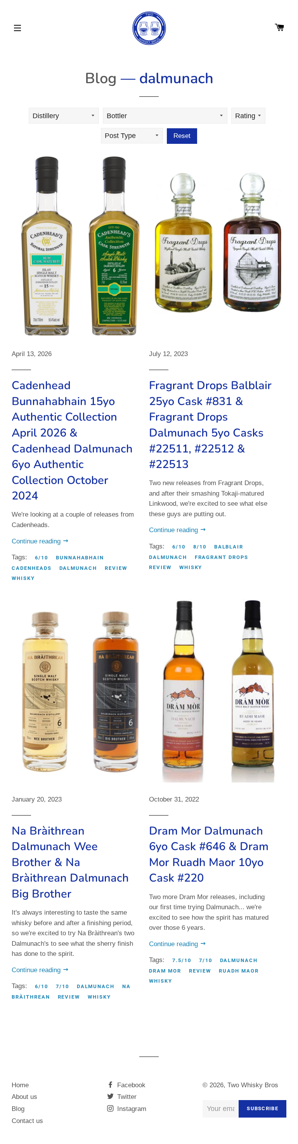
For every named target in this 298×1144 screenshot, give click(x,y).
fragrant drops (221, 557)
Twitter (126, 1096)
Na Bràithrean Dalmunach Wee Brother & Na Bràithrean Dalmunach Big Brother (70, 862)
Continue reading (37, 541)
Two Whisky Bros (252, 1085)
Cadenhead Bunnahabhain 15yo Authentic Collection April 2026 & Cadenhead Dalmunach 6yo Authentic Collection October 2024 (72, 440)
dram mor (165, 971)
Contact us (27, 1121)
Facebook (130, 1085)
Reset (182, 136)
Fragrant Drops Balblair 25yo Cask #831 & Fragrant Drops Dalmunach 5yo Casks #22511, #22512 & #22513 (210, 425)
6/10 (41, 558)
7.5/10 (181, 960)
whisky (23, 578)
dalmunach (78, 568)
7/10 (62, 986)
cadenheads (32, 568)
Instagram (130, 1109)
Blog (101, 78)
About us (24, 1096)
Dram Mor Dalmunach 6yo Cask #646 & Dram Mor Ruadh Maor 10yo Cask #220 (209, 854)
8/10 (199, 547)
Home (20, 1085)
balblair (229, 547)
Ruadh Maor (239, 971)
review (116, 568)
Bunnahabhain (80, 558)
